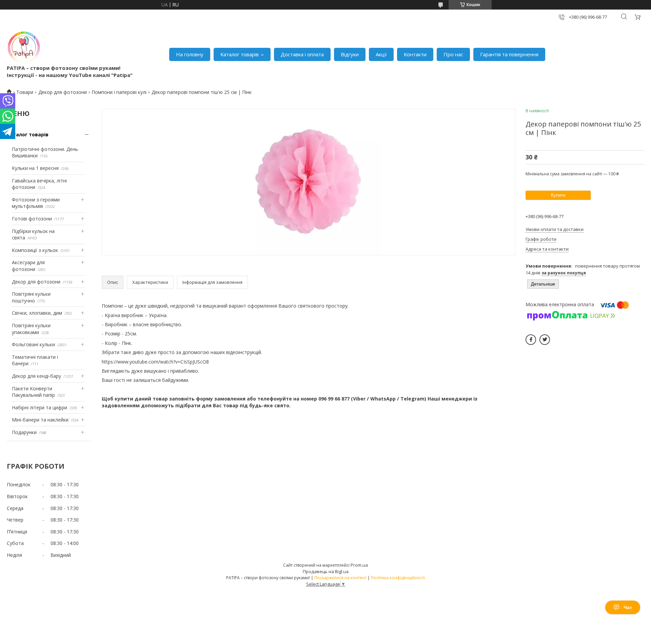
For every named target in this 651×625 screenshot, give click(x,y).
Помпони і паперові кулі (119, 92)
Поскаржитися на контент (340, 578)
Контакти (415, 54)
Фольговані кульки (33, 344)
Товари (24, 92)
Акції (381, 54)
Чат (628, 607)
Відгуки (350, 54)
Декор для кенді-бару (36, 376)
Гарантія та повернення (509, 54)
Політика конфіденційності (398, 578)
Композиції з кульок (35, 250)
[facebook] (531, 339)
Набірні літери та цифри (39, 407)
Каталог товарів (239, 54)
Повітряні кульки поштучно (31, 297)
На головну (189, 54)
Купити (558, 195)
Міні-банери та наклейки (40, 419)
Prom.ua (359, 565)
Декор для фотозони (62, 92)
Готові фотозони (32, 218)
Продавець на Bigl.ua (326, 571)
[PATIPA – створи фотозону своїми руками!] (24, 47)
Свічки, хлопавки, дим (37, 313)
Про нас (453, 54)
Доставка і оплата (302, 54)
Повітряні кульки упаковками (31, 328)
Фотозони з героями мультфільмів (36, 203)
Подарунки (24, 432)
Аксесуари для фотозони (28, 265)
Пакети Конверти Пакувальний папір (33, 391)
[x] (544, 339)
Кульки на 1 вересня (35, 168)
